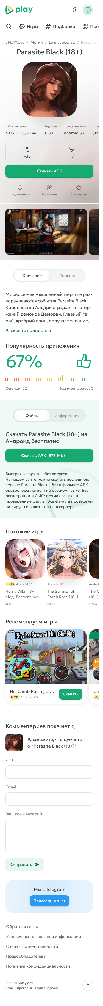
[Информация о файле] (86, 455)
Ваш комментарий (23, 813)
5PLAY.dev (14, 42)
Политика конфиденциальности (38, 966)
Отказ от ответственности (32, 946)
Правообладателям (25, 956)
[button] (87, 985)
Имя (9, 759)
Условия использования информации (43, 936)
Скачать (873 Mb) (43, 455)
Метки (36, 42)
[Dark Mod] (74, 9)
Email (10, 787)
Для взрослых (62, 42)
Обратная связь (22, 926)
